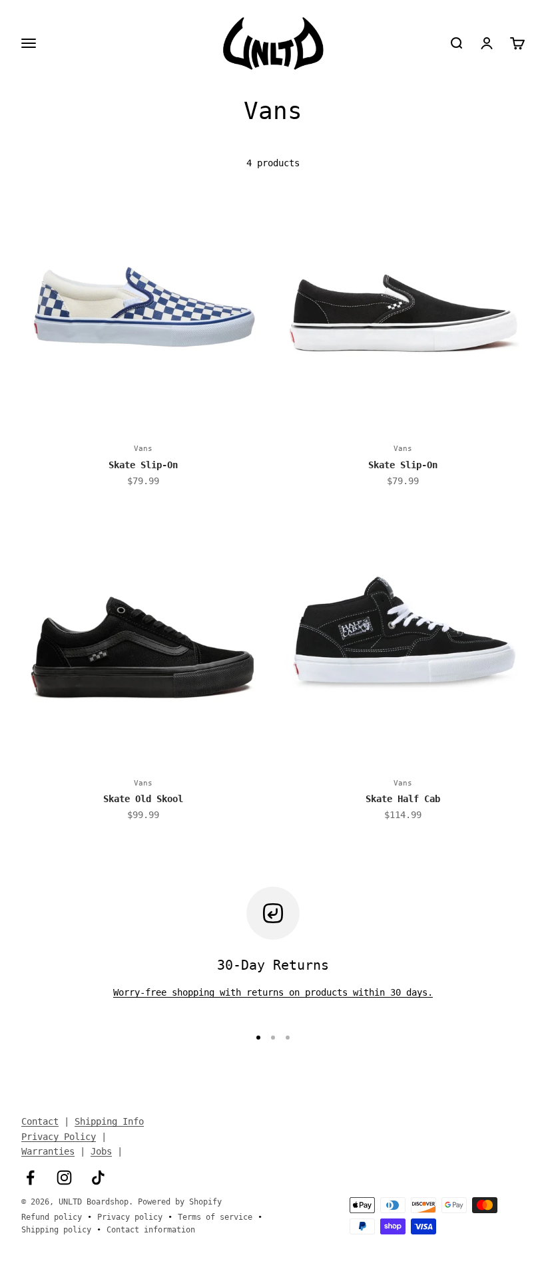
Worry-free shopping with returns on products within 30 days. (273, 992)
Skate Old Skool (143, 798)
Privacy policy (129, 1217)
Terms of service (215, 1217)
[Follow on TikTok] (98, 1178)
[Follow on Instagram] (64, 1178)
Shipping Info (109, 1121)
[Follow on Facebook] (30, 1178)
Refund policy (51, 1217)
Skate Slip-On (143, 465)
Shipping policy (56, 1229)
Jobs (101, 1151)
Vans (143, 448)
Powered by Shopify (180, 1202)
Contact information (151, 1229)
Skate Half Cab (403, 798)
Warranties (48, 1151)
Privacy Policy (58, 1136)
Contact (40, 1121)
